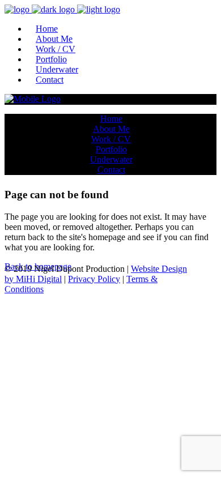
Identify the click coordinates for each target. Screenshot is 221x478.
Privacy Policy (94, 279)
